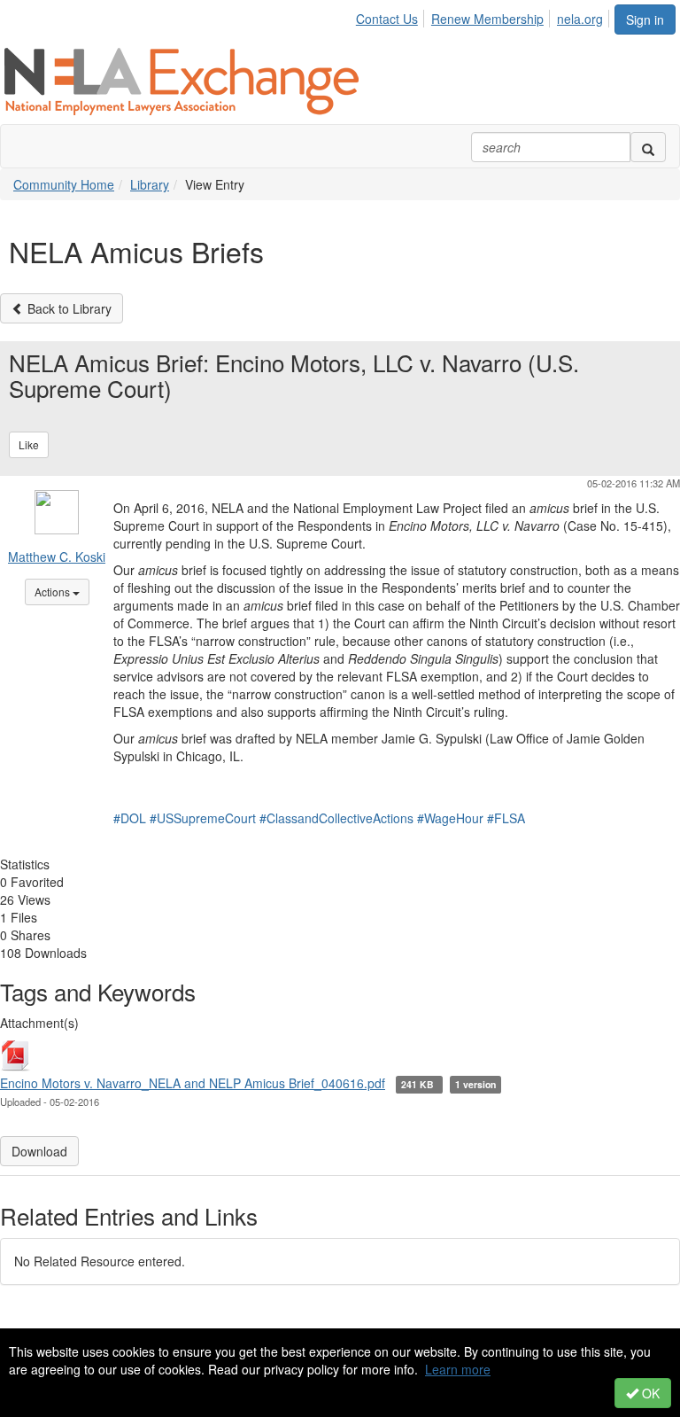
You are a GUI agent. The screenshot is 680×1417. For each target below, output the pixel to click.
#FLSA (506, 818)
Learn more (458, 1369)
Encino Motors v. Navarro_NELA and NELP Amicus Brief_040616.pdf (192, 1083)
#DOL (129, 818)
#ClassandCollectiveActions (336, 818)
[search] (648, 147)
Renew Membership (487, 18)
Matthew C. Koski (56, 556)
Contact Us (387, 18)
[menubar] (484, 15)
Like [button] (29, 444)
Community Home (63, 184)
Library (149, 184)
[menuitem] (391, 15)
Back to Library (68, 308)
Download (39, 1151)
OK (649, 1393)
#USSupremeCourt (203, 818)
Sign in (645, 19)
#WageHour (450, 818)
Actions (62, 591)
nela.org (580, 18)
